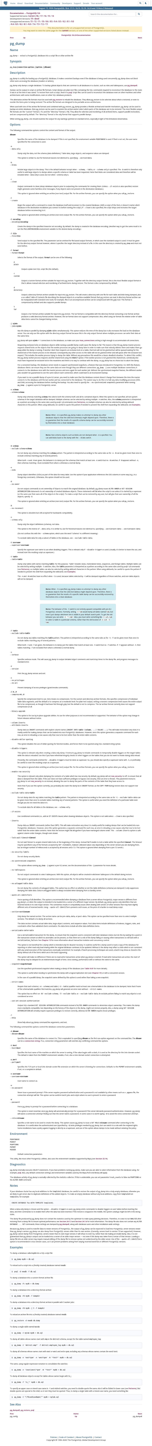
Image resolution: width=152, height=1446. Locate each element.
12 (35, 21)
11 (39, 21)
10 (43, 21)
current (65, 30)
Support (77, 3)
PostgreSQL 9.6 (33, 13)
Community (55, 3)
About (20, 3)
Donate (86, 3)
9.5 (51, 21)
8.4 (12, 24)
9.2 (64, 21)
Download (28, 3)
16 (45, 16)
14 (53, 16)
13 (31, 21)
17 (41, 16)
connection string (32, 1041)
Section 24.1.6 (81, 1221)
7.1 (46, 24)
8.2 (21, 24)
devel (36, 18)
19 (32, 18)
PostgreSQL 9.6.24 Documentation (76, 35)
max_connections (87, 340)
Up (24, 38)
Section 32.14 (101, 1159)
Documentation (41, 3)
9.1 (68, 21)
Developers (67, 3)
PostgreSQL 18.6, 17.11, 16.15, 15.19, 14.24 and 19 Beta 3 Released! (83, 8)
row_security (116, 776)
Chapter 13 (46, 940)
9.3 (59, 21)
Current (31, 16)
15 (49, 16)
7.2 (42, 24)
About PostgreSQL (84, 1437)
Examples (136, 405)
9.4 (55, 21)
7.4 (34, 24)
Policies (53, 1437)
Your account (96, 3)
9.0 (72, 21)
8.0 (29, 24)
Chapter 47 (96, 973)
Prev (12, 38)
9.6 (47, 21)
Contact (98, 1437)
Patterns (81, 402)
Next (140, 38)
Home (12, 3)
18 (37, 16)
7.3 (38, 24)
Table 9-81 (88, 968)
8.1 (25, 24)
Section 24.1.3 (65, 1221)
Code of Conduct (66, 1437)
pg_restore (57, 99)
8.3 (16, 24)
